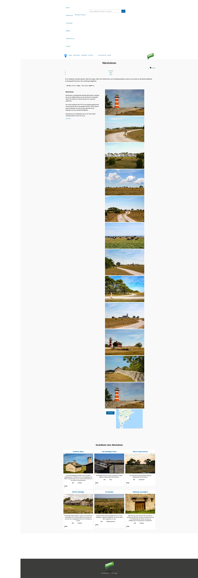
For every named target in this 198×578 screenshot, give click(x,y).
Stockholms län (70, 38)
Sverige (68, 46)
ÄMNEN (70, 55)
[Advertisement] (66, 548)
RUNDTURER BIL (76, 55)
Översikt (111, 71)
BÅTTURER (90, 55)
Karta (110, 72)
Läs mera (68, 118)
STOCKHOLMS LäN (102, 55)
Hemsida (77, 15)
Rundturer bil (69, 15)
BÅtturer (68, 31)
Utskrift (153, 68)
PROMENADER (84, 55)
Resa (110, 74)
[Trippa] (109, 569)
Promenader (69, 23)
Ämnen (68, 7)
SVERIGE (109, 55)
